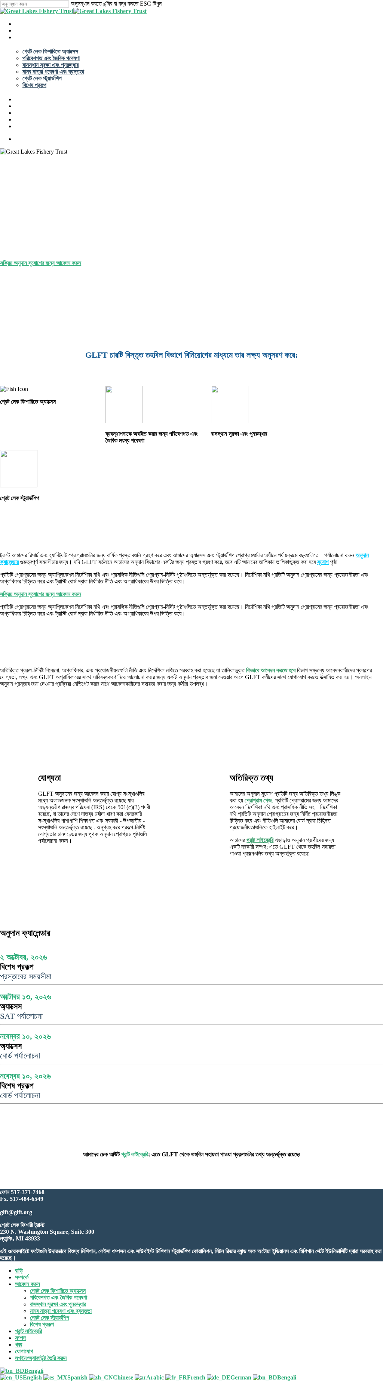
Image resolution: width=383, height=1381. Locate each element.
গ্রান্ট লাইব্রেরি (259, 840)
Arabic (155, 1377)
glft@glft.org (16, 1212)
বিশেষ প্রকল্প (42, 1324)
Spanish (78, 1377)
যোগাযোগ (24, 1351)
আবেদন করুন (27, 1284)
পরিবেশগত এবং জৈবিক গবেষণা (58, 1297)
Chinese (124, 1377)
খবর (18, 1344)
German (241, 1377)
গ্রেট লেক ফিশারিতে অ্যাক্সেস (58, 1291)
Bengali (33, 1371)
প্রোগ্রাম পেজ (258, 800)
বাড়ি (19, 1270)
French (197, 1377)
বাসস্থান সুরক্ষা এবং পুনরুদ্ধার (58, 1304)
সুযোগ (323, 562)
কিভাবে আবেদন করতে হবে (270, 670)
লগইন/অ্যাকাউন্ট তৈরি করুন (41, 1358)
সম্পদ (20, 1338)
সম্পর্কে (21, 1277)
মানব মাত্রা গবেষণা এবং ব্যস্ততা (61, 1311)
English (33, 1377)
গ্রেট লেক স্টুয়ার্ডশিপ (49, 1317)
